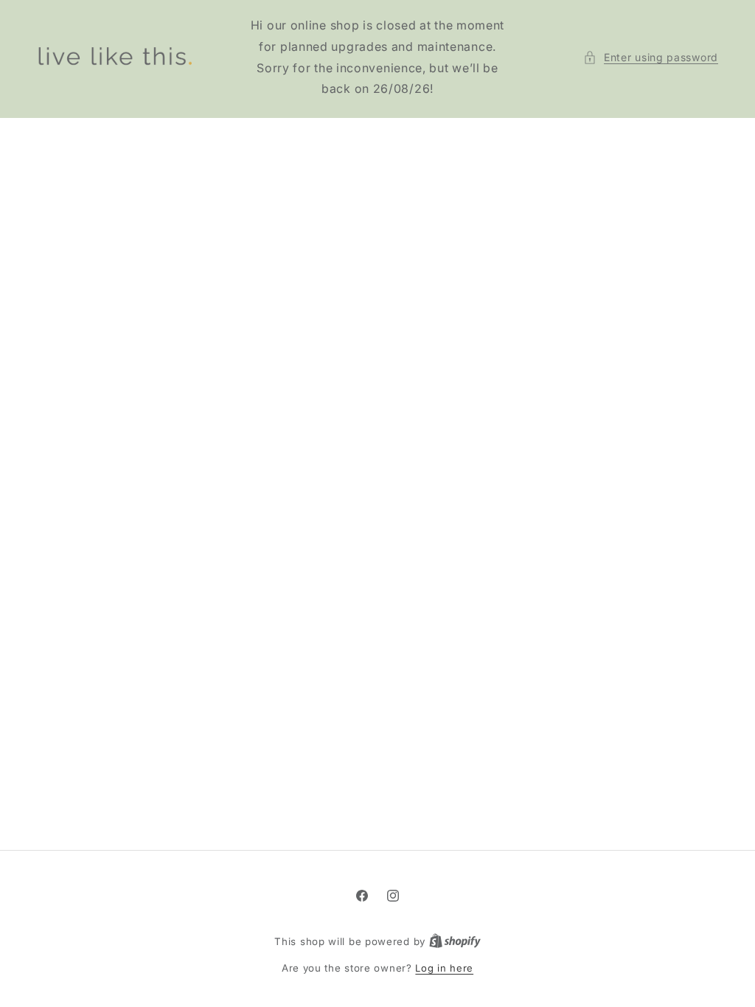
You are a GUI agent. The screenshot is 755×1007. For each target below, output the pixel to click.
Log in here (444, 968)
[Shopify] (455, 941)
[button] (650, 57)
